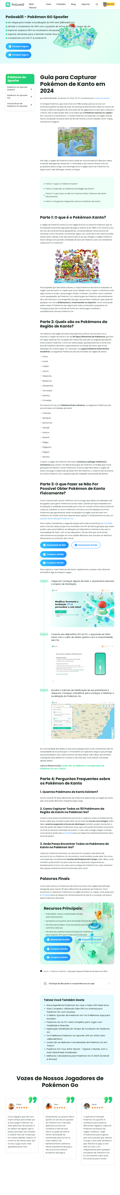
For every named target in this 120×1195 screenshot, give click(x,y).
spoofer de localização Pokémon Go (56, 518)
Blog (73, 4)
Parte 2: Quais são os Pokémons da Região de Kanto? (70, 188)
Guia (48, 4)
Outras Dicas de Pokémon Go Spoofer (17, 104)
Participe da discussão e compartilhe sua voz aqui (71, 983)
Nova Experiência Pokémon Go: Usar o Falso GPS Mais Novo (78, 1005)
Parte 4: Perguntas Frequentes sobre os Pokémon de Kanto (73, 201)
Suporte (85, 4)
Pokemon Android (102, 98)
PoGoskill (108, 523)
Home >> (47, 971)
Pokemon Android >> (59, 971)
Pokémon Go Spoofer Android (17, 88)
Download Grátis (56, 545)
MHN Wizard (32, 5)
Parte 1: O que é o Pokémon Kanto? (62, 183)
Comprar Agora (20, 46)
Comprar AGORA (55, 562)
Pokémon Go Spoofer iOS (17, 96)
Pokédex (61, 4)
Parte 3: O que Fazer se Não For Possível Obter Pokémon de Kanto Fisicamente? (76, 195)
